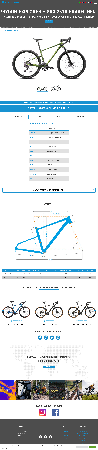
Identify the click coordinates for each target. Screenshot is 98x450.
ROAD (66, 440)
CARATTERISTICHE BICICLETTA (48, 190)
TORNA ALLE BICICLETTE (14, 30)
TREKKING (66, 441)
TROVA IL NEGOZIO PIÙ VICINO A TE (47, 108)
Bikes (66, 430)
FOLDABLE (66, 435)
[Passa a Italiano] (80, 3)
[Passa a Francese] (91, 3)
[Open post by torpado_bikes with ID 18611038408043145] (57, 390)
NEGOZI (49, 367)
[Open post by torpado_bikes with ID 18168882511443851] (24, 390)
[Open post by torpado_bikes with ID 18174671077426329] (90, 390)
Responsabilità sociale (83, 433)
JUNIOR (66, 436)
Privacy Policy (83, 431)
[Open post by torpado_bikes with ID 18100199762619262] (8, 390)
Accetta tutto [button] (92, 447)
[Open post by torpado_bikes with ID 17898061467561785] (41, 390)
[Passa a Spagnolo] (85, 3)
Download (83, 441)
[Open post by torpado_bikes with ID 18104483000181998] (73, 390)
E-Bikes (66, 431)
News (83, 443)
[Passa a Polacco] (88, 3)
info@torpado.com (46, 430)
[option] (49, 54)
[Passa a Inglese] (82, 3)
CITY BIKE (66, 433)
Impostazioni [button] (80, 447)
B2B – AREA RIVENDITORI (83, 430)
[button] (42, 87)
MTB (66, 438)
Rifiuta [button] (86, 447)
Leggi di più (4, 448)
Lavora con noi (83, 435)
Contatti (83, 436)
